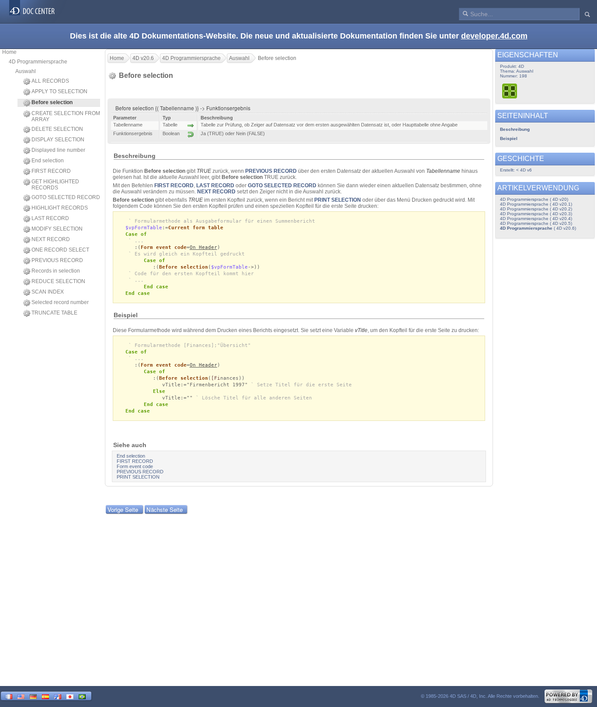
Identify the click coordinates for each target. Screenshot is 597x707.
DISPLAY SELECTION (57, 139)
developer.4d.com (494, 36)
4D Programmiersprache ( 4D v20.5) (536, 223)
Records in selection (55, 271)
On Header (203, 247)
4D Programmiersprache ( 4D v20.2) (536, 208)
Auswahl (25, 71)
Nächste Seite (164, 509)
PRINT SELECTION (337, 200)
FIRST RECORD (51, 171)
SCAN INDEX (47, 292)
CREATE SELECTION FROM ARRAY (65, 116)
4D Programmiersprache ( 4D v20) (534, 199)
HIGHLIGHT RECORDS (59, 208)
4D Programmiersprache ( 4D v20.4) (536, 218)
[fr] (9, 696)
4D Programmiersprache (38, 62)
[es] (45, 696)
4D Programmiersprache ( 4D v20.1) (536, 204)
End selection (47, 161)
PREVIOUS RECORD (57, 260)
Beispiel (508, 138)
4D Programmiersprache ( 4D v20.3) (536, 213)
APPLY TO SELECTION (59, 91)
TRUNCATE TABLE (54, 313)
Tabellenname (443, 171)
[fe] (57, 696)
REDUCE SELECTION (58, 281)
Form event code (164, 247)
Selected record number (60, 302)
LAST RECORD (50, 218)
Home (9, 52)
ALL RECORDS (50, 81)
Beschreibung (515, 129)
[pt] (82, 696)
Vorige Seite (123, 509)
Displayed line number (58, 150)
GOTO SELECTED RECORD (65, 197)
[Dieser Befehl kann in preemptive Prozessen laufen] (510, 90)
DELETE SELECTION (57, 129)
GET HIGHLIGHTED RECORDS (55, 184)
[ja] (70, 696)
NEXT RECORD (50, 239)
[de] (33, 696)
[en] (21, 696)
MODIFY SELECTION (57, 229)
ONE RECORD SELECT (60, 250)
